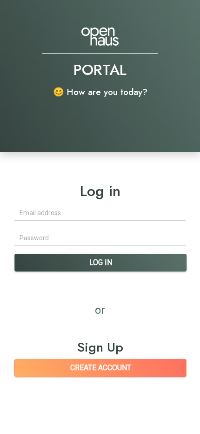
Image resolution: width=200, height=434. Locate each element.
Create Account (100, 367)
